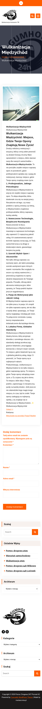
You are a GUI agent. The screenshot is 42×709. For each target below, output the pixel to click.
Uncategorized (17, 57)
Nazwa (6, 467)
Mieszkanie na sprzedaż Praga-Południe (21, 416)
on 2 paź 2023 (14, 117)
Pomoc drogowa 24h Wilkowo (21, 566)
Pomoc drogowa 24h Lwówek (21, 571)
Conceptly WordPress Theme (22, 697)
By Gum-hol (13, 120)
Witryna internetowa (11, 490)
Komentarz (8, 445)
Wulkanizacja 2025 (15, 561)
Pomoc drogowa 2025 (17, 551)
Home (5, 57)
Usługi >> (9, 409)
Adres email (8, 479)
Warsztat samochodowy (18, 556)
